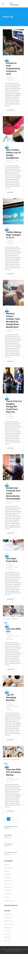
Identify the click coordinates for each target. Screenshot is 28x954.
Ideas (5, 871)
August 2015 (7, 927)
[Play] (5, 619)
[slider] (6, 623)
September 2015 (8, 924)
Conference (7, 867)
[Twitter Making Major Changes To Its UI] (13, 211)
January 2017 (7, 914)
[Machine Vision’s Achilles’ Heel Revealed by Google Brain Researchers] (13, 292)
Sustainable (16, 567)
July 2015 (6, 930)
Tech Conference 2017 (10, 852)
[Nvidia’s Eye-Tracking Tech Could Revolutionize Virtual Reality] (13, 467)
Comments (10, 80)
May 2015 (6, 937)
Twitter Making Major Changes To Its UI (13, 235)
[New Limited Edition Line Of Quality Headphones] (13, 129)
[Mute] (17, 619)
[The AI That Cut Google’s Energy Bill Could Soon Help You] (13, 380)
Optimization (9, 567)
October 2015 (7, 921)
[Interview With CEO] (13, 610)
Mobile (10, 635)
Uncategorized (8, 900)
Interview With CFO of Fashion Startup (13, 772)
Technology (7, 894)
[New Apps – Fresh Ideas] (13, 544)
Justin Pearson (8, 844)
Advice (18, 160)
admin (10, 76)
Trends (7, 708)
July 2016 (6, 917)
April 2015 (6, 940)
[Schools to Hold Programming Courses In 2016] (13, 42)
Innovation (11, 565)
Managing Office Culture (11, 826)
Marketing (11, 242)
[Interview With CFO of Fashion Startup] (13, 751)
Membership (12, 78)
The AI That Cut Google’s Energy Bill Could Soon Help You (14, 406)
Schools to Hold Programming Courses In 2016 (13, 68)
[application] (13, 619)
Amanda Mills (8, 835)
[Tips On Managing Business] (13, 681)
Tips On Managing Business (11, 697)
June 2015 (6, 934)
